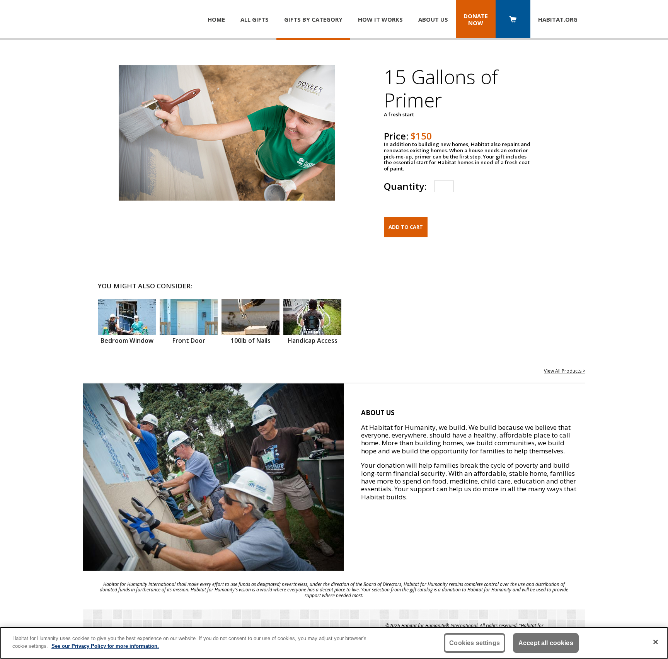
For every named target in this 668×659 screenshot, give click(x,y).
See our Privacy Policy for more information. (105, 646)
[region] (334, 643)
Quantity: (405, 186)
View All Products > (564, 371)
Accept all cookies (545, 643)
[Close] (655, 641)
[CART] (513, 20)
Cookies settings (474, 643)
